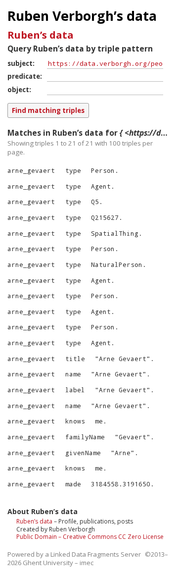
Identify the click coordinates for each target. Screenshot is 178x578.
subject (20, 63)
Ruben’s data (40, 35)
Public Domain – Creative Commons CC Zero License (90, 536)
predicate (23, 76)
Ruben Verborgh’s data (82, 16)
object (18, 89)
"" (122, 359)
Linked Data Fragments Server (95, 554)
